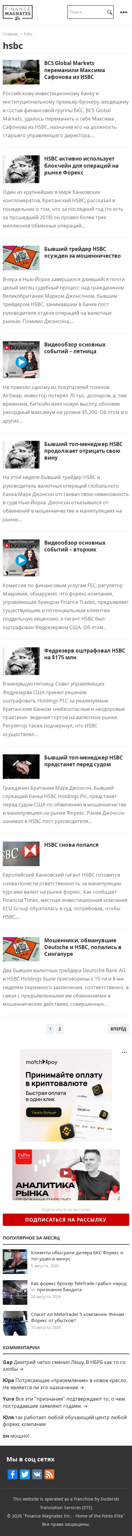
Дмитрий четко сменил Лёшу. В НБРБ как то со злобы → (64, 1365)
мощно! (19, 1435)
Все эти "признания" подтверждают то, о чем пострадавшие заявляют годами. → (64, 1402)
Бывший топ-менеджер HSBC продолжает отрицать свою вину (83, 450)
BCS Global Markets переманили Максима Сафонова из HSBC (74, 69)
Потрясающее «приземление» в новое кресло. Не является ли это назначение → (65, 1384)
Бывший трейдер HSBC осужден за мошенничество (82, 252)
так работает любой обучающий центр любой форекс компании (65, 1420)
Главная (10, 34)
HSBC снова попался (71, 844)
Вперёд (118, 1029)
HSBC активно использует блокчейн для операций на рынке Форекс (81, 165)
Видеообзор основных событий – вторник (75, 546)
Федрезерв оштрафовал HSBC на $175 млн (84, 654)
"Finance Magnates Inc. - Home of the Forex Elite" (74, 1516)
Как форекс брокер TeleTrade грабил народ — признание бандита (78, 1286)
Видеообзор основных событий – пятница (75, 348)
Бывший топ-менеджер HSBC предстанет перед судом (83, 761)
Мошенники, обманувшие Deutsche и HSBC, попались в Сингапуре (83, 947)
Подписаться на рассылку (66, 1219)
